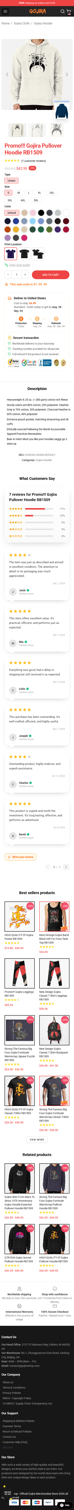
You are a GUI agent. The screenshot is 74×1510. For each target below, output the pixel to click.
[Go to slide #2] (37, 130)
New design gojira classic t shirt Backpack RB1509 (53, 1052)
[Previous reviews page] (47, 867)
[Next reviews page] (66, 867)
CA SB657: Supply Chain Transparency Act (27, 1403)
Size (7, 186)
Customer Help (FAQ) (15, 1442)
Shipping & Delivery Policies (18, 1420)
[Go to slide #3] (57, 130)
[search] (62, 11)
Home (5, 23)
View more (37, 1139)
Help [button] (67, 1505)
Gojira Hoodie (43, 23)
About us (8, 1382)
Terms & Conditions (14, 1387)
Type (7, 174)
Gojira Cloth (22, 23)
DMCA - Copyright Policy (17, 1398)
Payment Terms (12, 1426)
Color (8, 206)
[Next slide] (67, 74)
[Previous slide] (7, 74)
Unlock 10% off (7, 1493)
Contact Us (9, 1436)
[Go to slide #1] (17, 130)
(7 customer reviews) (33, 160)
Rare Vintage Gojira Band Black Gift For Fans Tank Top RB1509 (54, 939)
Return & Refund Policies (17, 1431)
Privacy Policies (12, 1392)
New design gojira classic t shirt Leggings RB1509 (53, 995)
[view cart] (68, 11)
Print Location (13, 244)
